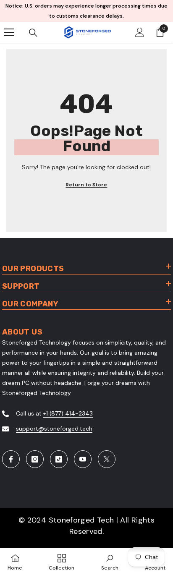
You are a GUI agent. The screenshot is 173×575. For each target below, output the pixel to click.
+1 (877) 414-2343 (68, 413)
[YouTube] (83, 459)
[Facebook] (11, 459)
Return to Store (86, 184)
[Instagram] (35, 459)
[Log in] (139, 32)
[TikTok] (59, 459)
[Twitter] (106, 459)
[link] (109, 561)
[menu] (9, 32)
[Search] (33, 33)
